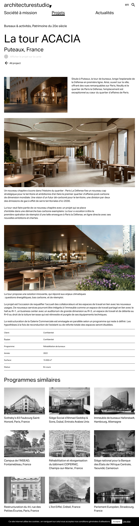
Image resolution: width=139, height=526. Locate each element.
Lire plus (126, 521)
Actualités (104, 12)
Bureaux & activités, (18, 26)
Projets (58, 12)
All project (15, 63)
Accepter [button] (117, 521)
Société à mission (20, 12)
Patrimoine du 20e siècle (49, 26)
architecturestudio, (28, 4)
